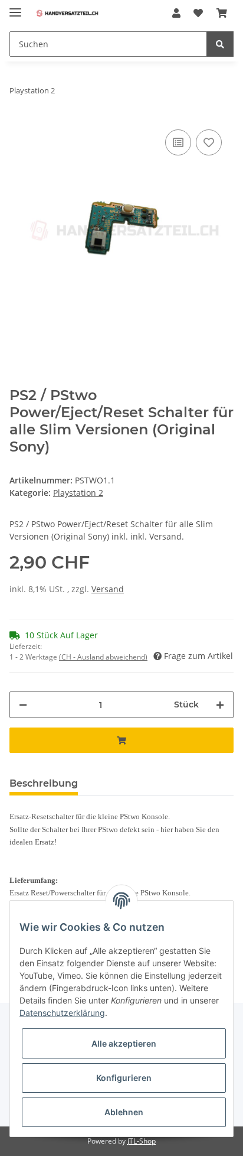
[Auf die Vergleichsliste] (178, 142)
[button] (176, 13)
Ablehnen (123, 1112)
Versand (107, 589)
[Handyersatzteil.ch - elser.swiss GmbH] (67, 13)
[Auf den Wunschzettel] (209, 142)
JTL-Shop (141, 1141)
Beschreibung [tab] (43, 783)
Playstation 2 (78, 492)
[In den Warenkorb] (121, 740)
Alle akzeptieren (123, 1043)
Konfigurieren (124, 1078)
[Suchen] (220, 44)
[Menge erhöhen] (220, 704)
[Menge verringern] (23, 704)
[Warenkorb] (222, 13)
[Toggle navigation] (15, 7)
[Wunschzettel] (198, 13)
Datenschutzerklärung (62, 1013)
